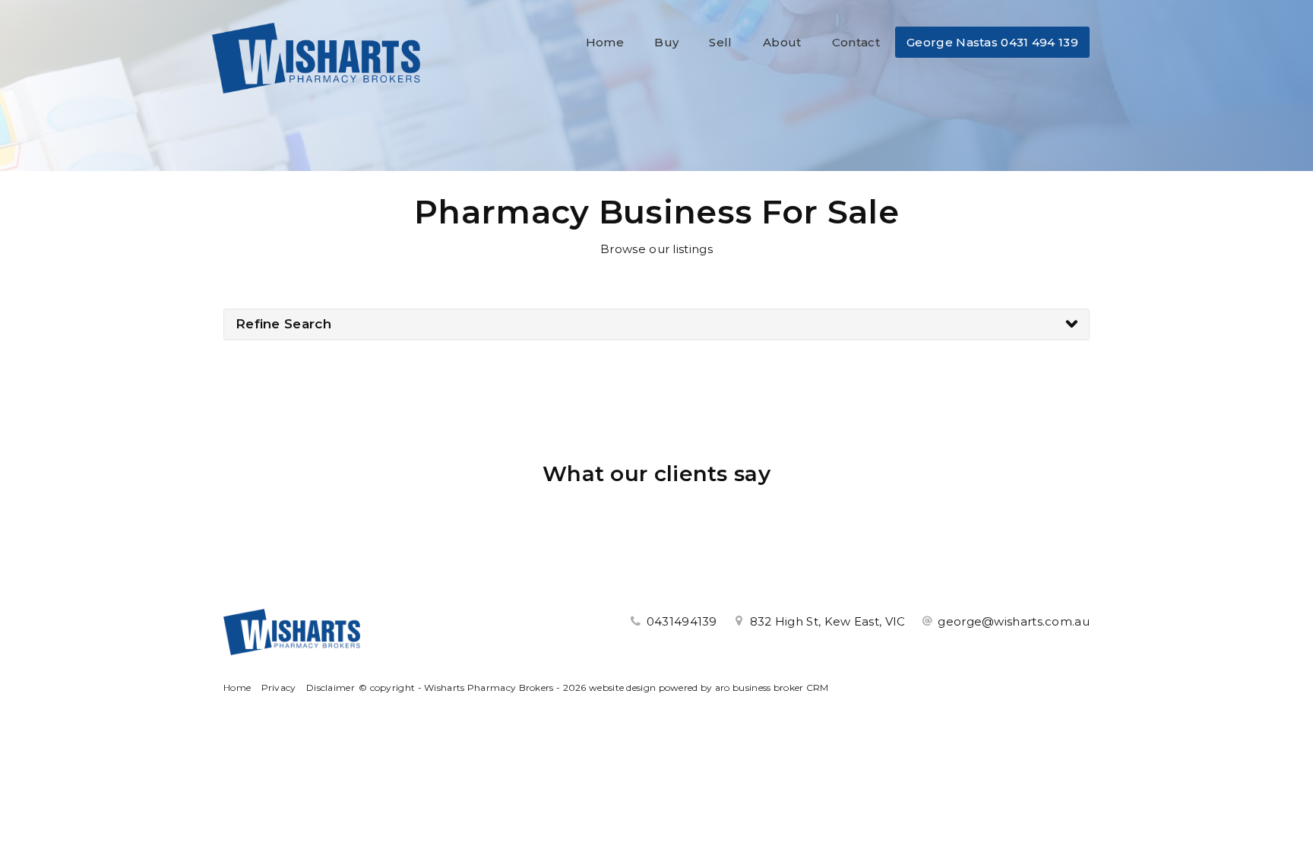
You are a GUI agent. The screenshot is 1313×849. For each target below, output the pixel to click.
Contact (856, 42)
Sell (720, 42)
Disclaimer (330, 687)
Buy (666, 42)
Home (605, 42)
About (782, 42)
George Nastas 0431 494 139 (992, 42)
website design (622, 687)
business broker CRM (780, 687)
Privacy (278, 687)
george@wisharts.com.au (1014, 621)
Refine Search (283, 323)
